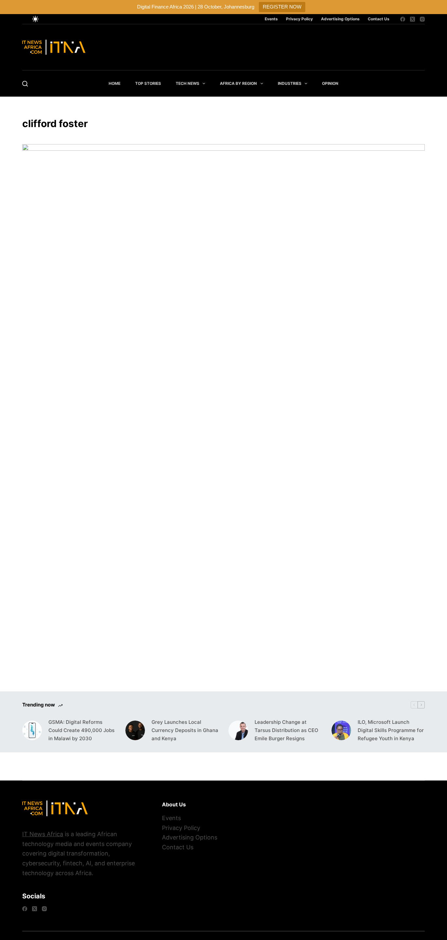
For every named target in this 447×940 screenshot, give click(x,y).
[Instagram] (422, 19)
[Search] (25, 83)
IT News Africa (42, 834)
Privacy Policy (299, 18)
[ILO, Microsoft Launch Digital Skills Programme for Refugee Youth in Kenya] (341, 730)
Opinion (330, 83)
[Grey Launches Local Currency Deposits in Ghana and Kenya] (135, 730)
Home (114, 83)
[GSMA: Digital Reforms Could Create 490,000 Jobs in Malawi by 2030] (32, 730)
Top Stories (148, 83)
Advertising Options (340, 18)
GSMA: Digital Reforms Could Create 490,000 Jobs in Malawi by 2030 (81, 730)
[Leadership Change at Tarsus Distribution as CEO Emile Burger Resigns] (238, 730)
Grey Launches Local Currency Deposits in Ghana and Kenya (185, 730)
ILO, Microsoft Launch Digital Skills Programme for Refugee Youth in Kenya (391, 730)
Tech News (187, 83)
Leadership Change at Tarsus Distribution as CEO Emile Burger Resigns (286, 730)
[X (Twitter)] (412, 19)
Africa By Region (238, 83)
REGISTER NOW (282, 6)
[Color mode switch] (35, 19)
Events (271, 18)
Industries (289, 83)
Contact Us (378, 18)
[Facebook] (402, 19)
